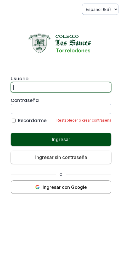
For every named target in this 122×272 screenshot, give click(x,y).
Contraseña (25, 100)
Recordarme (32, 120)
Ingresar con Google (65, 187)
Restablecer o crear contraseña (84, 120)
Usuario (19, 79)
